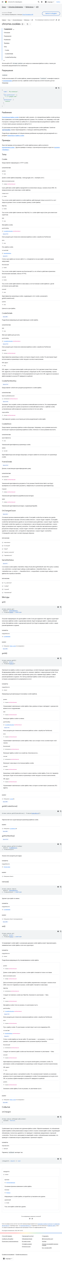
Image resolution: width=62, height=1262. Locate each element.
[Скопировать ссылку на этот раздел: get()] (7, 602)
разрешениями (7, 81)
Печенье (8, 1192)
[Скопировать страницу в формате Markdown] (27, 24)
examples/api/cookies (8, 147)
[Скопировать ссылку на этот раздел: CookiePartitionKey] (18, 381)
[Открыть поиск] (39, 2)
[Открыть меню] (2, 2)
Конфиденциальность (21, 1254)
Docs (4, 7)
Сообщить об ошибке (7, 1239)
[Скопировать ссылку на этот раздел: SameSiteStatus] (15, 560)
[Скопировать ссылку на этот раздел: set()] (7, 926)
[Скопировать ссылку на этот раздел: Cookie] (8, 159)
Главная (4, 20)
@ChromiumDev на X (47, 1239)
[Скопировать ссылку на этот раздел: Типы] (8, 155)
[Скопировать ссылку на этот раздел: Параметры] (9, 630)
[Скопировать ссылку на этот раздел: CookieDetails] (14, 313)
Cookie (11, 612)
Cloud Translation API (27, 14)
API (37, 7)
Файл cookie (13, 646)
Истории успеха (26, 1241)
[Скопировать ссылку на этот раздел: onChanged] (12, 1112)
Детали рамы (7, 866)
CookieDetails (7, 636)
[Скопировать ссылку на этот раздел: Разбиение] (13, 113)
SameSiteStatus (7, 253)
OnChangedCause (10, 1182)
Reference (30, 7)
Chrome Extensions (15, 7)
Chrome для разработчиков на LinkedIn (50, 1244)
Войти (58, 2)
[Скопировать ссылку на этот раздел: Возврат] (8, 642)
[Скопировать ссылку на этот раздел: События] (11, 1107)
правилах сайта (52, 1225)
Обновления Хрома (27, 1239)
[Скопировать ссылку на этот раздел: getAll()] (8, 653)
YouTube (44, 1241)
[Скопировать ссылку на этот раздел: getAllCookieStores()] (19, 806)
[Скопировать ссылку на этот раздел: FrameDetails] (13, 462)
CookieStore (35, 813)
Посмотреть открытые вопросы (10, 1241)
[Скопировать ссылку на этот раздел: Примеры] (11, 141)
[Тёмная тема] (56, 88)
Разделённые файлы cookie (10, 117)
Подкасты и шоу (26, 1246)
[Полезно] (56, 20)
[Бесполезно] (59, 20)
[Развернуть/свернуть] (14, 29)
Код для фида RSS (47, 1248)
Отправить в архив (27, 1244)
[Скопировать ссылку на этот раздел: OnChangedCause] (17, 511)
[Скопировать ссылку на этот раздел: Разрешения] (14, 71)
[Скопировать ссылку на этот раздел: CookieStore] (13, 424)
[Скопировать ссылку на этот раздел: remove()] (10, 882)
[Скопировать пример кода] (58, 88)
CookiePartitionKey (8, 231)
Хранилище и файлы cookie (15, 135)
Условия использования (8, 1254)
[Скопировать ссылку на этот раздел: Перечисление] (11, 538)
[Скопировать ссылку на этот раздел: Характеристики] (12, 167)
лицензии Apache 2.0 (25, 1225)
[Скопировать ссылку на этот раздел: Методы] (11, 597)
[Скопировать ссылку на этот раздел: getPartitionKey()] (16, 836)
